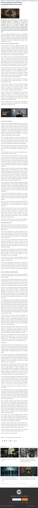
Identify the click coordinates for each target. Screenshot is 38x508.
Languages (26, 502)
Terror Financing (32, 0)
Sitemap (33, 505)
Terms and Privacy (29, 505)
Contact (22, 502)
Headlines (3, 0)
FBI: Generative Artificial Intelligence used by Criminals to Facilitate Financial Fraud (9, 479)
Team (16, 502)
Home (11, 502)
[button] (3, 441)
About (14, 502)
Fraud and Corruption (10, 0)
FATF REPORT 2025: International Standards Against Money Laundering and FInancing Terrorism (28, 460)
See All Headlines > (33, 486)
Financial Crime (25, 0)
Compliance (18, 0)
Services (19, 502)
